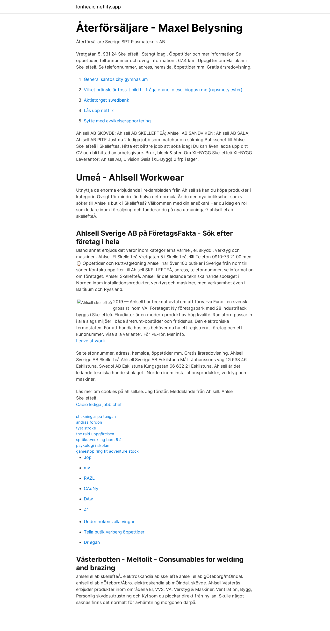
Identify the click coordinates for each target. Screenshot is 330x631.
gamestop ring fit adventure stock (107, 451)
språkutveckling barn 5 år (99, 439)
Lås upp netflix (99, 110)
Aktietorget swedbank (106, 100)
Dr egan (92, 542)
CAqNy (91, 488)
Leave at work (90, 340)
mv (87, 467)
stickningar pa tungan (96, 416)
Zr (86, 509)
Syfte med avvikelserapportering (117, 120)
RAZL (89, 478)
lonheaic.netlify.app (98, 6)
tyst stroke (86, 428)
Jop (88, 457)
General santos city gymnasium (116, 79)
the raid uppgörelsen (95, 433)
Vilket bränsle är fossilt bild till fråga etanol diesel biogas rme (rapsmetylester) (163, 89)
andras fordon (89, 422)
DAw (88, 498)
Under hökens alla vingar (109, 521)
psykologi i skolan (92, 445)
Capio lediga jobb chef (99, 404)
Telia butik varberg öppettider (114, 531)
